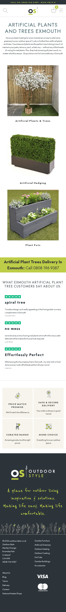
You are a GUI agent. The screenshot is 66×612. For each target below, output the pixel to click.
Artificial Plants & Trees (33, 121)
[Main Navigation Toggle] (61, 10)
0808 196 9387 (9, 561)
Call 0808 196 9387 (33, 265)
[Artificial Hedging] (33, 177)
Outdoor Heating (42, 549)
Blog (4, 576)
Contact (5, 589)
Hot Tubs (38, 557)
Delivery (5, 585)
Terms (5, 581)
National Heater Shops (12, 593)
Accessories (40, 565)
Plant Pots (33, 245)
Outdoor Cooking (42, 553)
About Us (6, 572)
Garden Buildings (42, 561)
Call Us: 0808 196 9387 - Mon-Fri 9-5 (33, 2)
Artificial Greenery (43, 544)
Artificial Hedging (33, 183)
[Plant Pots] (33, 239)
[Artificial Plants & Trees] (33, 115)
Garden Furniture (42, 540)
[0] (54, 12)
